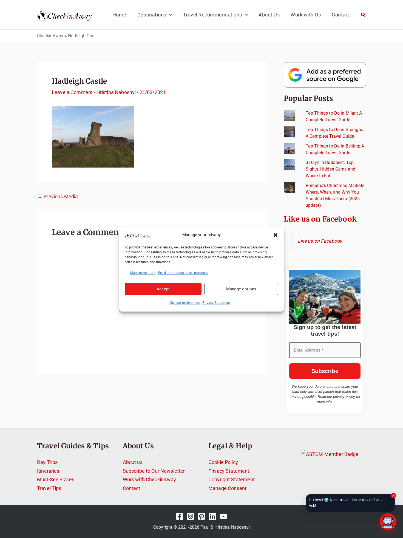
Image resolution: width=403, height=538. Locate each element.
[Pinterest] (201, 516)
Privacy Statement (216, 303)
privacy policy (344, 397)
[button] (275, 235)
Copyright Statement (231, 479)
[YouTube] (223, 516)
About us (133, 462)
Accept (163, 289)
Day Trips (47, 462)
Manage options (241, 289)
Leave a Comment (72, 92)
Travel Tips (49, 488)
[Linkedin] (212, 516)
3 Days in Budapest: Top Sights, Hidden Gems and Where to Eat (330, 169)
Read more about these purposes (183, 273)
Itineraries (48, 471)
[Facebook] (179, 516)
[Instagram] (190, 516)
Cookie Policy (223, 462)
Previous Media (58, 196)
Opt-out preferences (185, 303)
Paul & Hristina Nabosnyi (225, 527)
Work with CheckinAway (149, 479)
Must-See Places (55, 479)
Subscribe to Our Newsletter (154, 471)
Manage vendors (142, 273)
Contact (131, 488)
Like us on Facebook (320, 218)
